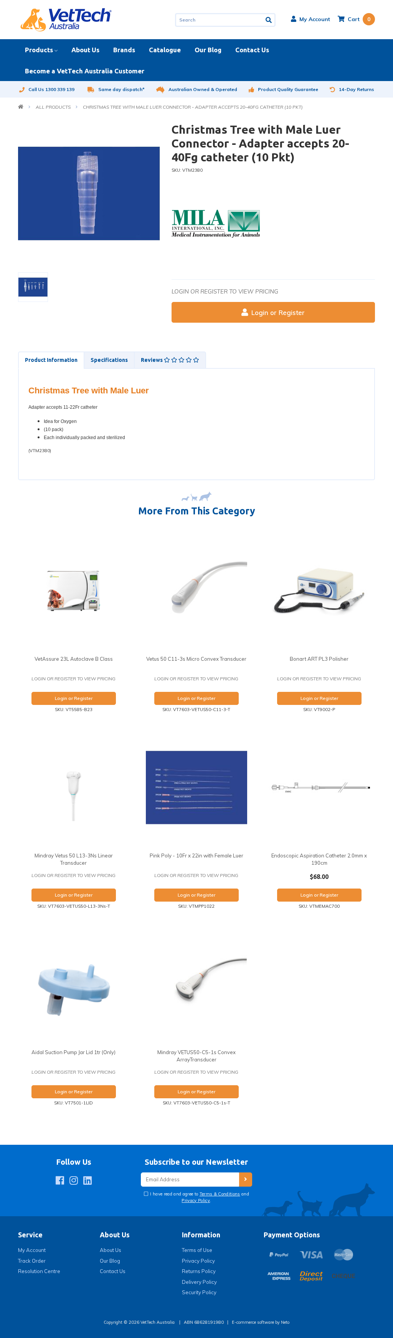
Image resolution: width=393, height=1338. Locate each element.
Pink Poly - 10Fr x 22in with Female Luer (196, 855)
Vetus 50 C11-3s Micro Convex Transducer (196, 659)
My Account (32, 1250)
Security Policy (199, 1292)
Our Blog (208, 49)
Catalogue (165, 49)
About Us (85, 49)
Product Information (51, 360)
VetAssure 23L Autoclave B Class (74, 659)
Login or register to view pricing (225, 291)
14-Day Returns (356, 89)
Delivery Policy (199, 1282)
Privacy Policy (196, 1200)
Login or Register (278, 312)
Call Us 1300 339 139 (51, 89)
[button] (310, 19)
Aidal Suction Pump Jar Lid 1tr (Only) (73, 1052)
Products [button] (39, 49)
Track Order (32, 1261)
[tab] (51, 360)
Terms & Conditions (220, 1194)
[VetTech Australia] (66, 19)
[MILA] (216, 223)
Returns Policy (199, 1271)
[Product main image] (89, 194)
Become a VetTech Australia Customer (84, 71)
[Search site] (269, 20)
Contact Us (252, 49)
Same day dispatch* (121, 89)
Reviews (152, 360)
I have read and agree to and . (199, 1197)
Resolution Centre (39, 1271)
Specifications (109, 360)
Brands (124, 49)
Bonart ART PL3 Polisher (319, 659)
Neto (285, 1322)
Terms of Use (197, 1250)
